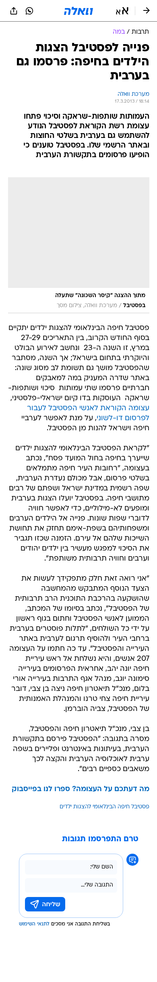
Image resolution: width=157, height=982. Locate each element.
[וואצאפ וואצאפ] (29, 11)
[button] (122, 10)
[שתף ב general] (13, 10)
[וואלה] (78, 11)
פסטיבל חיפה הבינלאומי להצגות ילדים (104, 807)
